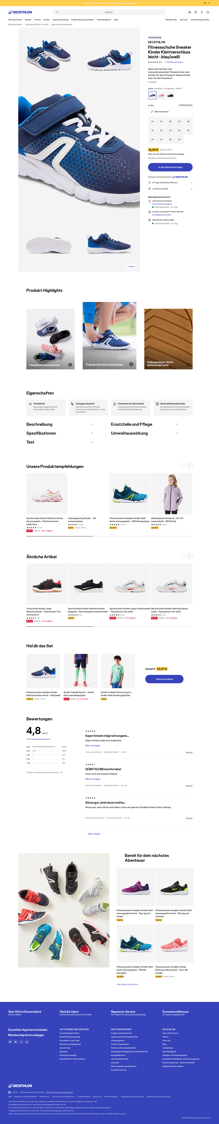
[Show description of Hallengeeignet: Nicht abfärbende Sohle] (188, 365)
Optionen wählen (164, 679)
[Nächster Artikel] (190, 466)
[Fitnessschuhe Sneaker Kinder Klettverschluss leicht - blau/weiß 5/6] (109, 241)
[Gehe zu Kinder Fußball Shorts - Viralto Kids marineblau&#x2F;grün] (81, 671)
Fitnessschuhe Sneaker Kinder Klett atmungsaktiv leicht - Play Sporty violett (135, 913)
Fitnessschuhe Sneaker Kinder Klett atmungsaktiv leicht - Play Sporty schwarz (173, 913)
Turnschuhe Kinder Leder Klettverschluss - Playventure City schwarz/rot (43, 611)
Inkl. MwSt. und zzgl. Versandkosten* (162, 158)
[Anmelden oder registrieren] (202, 12)
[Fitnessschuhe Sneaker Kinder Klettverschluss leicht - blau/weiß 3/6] (79, 150)
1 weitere (131, 266)
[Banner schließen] (209, 3)
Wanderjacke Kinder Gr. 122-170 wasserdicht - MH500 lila (167, 520)
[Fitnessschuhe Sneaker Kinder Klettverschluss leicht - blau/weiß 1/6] (109, 58)
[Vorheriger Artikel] (182, 466)
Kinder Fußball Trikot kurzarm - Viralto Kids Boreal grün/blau (116, 694)
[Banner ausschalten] (205, 3)
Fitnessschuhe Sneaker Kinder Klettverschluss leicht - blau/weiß (43, 694)
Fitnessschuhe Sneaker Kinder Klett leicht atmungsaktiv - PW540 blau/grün (130, 520)
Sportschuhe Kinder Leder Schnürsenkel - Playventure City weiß (130, 610)
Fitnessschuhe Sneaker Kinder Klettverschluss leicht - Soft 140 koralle (171, 970)
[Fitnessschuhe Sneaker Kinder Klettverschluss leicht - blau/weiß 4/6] (48, 241)
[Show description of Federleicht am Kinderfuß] (70, 365)
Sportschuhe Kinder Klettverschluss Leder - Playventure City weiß (169, 610)
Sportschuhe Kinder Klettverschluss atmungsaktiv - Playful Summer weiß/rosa (44, 521)
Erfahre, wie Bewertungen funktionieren (42, 772)
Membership (171, 20)
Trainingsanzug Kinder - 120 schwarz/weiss (82, 520)
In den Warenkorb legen (170, 167)
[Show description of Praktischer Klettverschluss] (131, 364)
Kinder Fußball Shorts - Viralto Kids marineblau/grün (79, 694)
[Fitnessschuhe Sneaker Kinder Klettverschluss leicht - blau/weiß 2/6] (48, 58)
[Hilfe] (196, 12)
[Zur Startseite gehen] (20, 12)
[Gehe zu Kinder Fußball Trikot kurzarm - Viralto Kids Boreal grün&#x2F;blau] (118, 671)
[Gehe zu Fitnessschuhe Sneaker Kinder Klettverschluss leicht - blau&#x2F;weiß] (43, 671)
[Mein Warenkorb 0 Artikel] (208, 12)
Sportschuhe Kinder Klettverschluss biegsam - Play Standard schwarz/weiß (88, 610)
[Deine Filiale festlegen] (190, 12)
